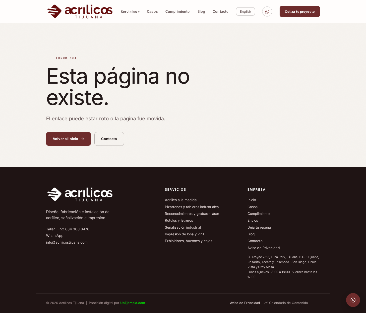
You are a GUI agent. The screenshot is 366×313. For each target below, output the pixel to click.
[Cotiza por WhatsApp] (267, 11)
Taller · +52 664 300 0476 (67, 229)
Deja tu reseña (259, 227)
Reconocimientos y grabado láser (192, 213)
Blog (201, 11)
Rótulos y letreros (179, 220)
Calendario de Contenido (288, 303)
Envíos (252, 220)
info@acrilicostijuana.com (66, 242)
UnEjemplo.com (132, 303)
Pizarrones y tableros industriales (192, 207)
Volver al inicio (68, 139)
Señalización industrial (183, 227)
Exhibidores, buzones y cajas (188, 241)
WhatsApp (54, 235)
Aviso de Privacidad (263, 248)
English (245, 11)
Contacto (221, 11)
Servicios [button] (130, 11)
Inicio (251, 200)
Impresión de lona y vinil (184, 234)
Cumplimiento (177, 11)
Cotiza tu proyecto (300, 11)
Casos (152, 11)
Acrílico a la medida (181, 200)
